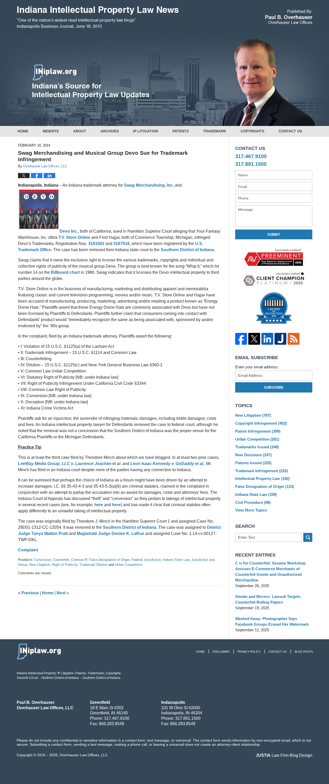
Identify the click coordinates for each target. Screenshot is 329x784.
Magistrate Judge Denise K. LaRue (110, 533)
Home (22, 131)
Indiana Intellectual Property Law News (98, 17)
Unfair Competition (128, 565)
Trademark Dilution (93, 565)
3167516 (121, 243)
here (98, 505)
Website (51, 131)
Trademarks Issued (257, 447)
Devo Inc (68, 231)
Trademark (214, 131)
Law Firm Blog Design (284, 755)
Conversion (42, 560)
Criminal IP (79, 560)
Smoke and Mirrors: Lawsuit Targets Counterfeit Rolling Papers (267, 599)
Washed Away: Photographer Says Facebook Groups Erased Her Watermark (272, 621)
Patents (180, 131)
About (79, 131)
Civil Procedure (253, 502)
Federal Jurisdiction (146, 560)
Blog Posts (304, 651)
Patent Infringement (257, 431)
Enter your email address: (256, 367)
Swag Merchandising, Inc (148, 185)
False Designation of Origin (109, 560)
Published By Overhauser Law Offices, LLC (288, 17)
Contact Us (290, 131)
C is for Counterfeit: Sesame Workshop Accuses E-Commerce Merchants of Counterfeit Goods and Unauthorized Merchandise (270, 571)
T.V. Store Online (74, 237)
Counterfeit (61, 560)
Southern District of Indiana (187, 250)
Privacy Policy (248, 651)
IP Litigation (145, 131)
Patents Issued (253, 463)
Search (307, 537)
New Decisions (253, 455)
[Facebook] (241, 339)
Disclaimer (221, 651)
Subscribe (274, 387)
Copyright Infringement (261, 423)
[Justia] (280, 339)
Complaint (28, 550)
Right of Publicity (64, 565)
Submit (273, 234)
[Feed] (293, 339)
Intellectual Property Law (262, 478)
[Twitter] (254, 339)
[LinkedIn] (267, 339)
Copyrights (252, 131)
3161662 (96, 243)
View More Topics (251, 510)
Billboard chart (66, 272)
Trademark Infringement (261, 471)
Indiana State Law (176, 560)
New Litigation (39, 565)
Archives (109, 131)
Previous (28, 593)
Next (63, 593)
